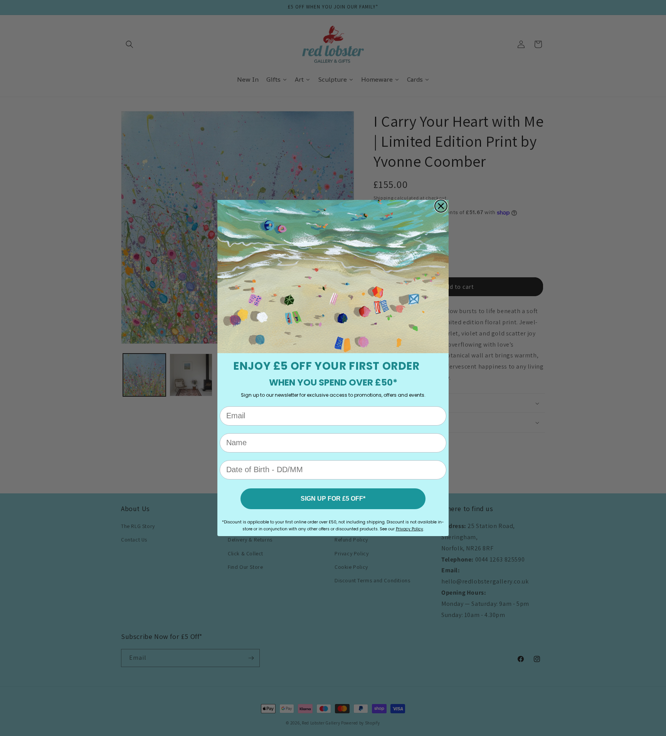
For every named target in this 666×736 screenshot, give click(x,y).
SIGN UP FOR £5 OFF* (333, 498)
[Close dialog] (441, 206)
